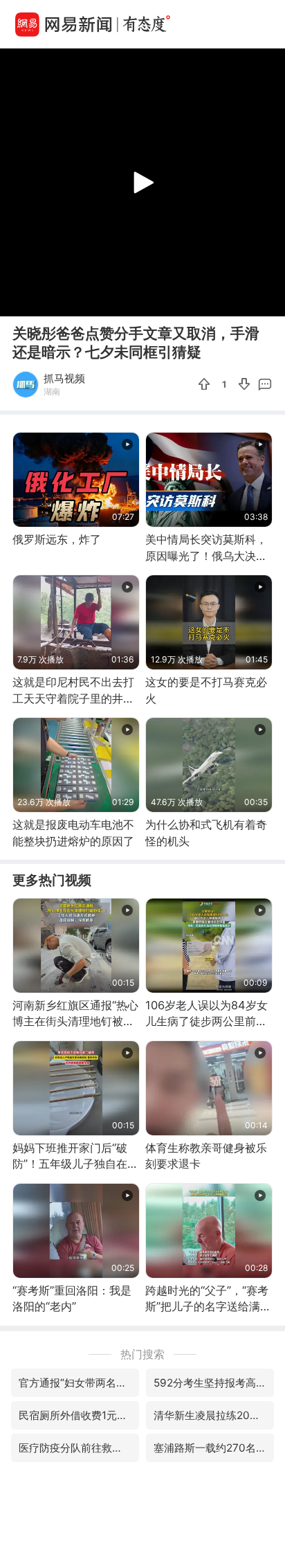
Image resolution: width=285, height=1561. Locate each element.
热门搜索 (142, 1354)
